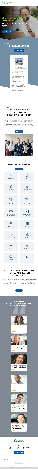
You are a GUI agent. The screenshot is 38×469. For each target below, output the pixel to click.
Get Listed (19, 290)
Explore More (19, 50)
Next (29, 74)
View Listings (19, 131)
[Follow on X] (18, 463)
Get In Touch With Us (7, 31)
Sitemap (29, 467)
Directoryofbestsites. (17, 467)
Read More (20, 67)
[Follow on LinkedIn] (22, 463)
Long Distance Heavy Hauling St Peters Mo (17, 72)
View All (19, 169)
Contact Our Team (19, 452)
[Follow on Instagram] (20, 463)
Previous (8, 74)
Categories (6, 459)
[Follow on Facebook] (16, 463)
